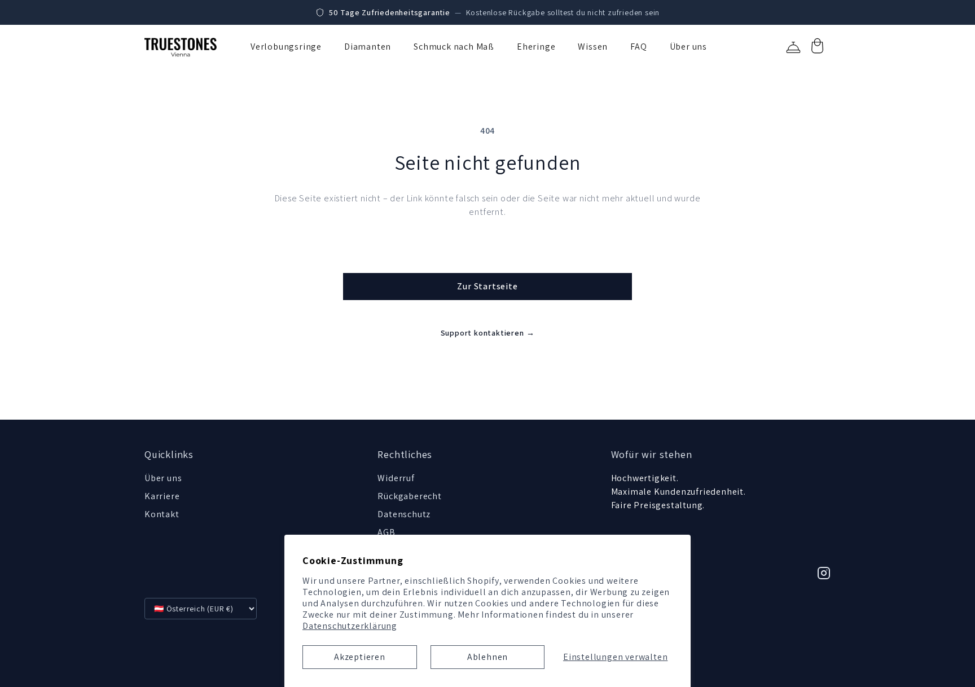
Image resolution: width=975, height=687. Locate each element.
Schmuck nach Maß (454, 46)
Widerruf (395, 478)
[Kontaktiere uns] (793, 47)
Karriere (161, 496)
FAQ (638, 46)
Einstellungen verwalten (615, 657)
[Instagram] (824, 573)
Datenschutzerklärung (349, 626)
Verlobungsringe (286, 46)
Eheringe (536, 46)
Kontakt (161, 514)
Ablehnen (487, 657)
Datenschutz (404, 514)
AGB (386, 532)
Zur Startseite (487, 286)
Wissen (593, 46)
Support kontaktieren (488, 333)
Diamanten (367, 46)
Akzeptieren (359, 657)
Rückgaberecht (409, 496)
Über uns (688, 46)
